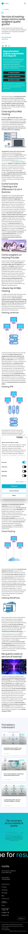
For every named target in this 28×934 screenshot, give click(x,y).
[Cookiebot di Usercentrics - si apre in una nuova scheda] (17, 437)
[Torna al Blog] (2, 9)
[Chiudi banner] (25, 437)
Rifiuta (14, 495)
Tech (2, 12)
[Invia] (22, 832)
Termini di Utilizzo (8, 838)
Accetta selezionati (14, 490)
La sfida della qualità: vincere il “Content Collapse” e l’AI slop (12, 800)
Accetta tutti (14, 486)
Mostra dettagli (20, 481)
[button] (24, 3)
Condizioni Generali (13, 931)
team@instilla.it (5, 877)
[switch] (24, 467)
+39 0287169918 (6, 879)
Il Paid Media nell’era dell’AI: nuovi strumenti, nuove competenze (13, 748)
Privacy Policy (23, 931)
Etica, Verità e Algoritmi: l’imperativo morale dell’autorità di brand (14, 774)
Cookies (19, 931)
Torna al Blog (6, 9)
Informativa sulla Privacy (17, 836)
